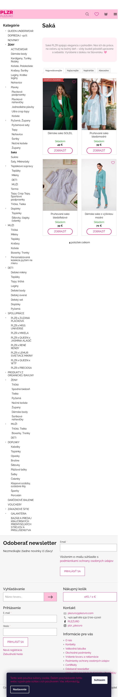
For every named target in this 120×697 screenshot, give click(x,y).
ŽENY (11, 44)
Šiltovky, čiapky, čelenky (21, 219)
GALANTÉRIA (18, 513)
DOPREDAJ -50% (17, 35)
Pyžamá (15, 308)
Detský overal (19, 295)
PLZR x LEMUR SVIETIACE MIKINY (22, 354)
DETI (14, 179)
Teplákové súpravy (22, 166)
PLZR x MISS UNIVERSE (18, 327)
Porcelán (16, 495)
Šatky (14, 474)
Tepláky (16, 170)
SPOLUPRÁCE (16, 313)
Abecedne (104, 70)
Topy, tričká (17, 281)
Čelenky (15, 478)
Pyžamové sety (21, 125)
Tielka (15, 393)
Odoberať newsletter (77, 668)
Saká (14, 152)
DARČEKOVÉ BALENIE (21, 500)
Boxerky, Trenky (20, 252)
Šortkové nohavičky (17, 418)
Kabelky (15, 446)
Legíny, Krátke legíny (19, 77)
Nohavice (16, 82)
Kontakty (70, 644)
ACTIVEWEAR (19, 49)
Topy (15, 129)
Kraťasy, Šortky (19, 70)
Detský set (17, 299)
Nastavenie (20, 689)
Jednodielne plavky (23, 106)
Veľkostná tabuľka (75, 648)
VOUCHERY (15, 504)
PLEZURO (73, 621)
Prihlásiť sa (72, 571)
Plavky (15, 87)
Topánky (17, 213)
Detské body (18, 290)
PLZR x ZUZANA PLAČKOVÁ (20, 319)
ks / (90, 596)
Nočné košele (20, 143)
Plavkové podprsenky (19, 93)
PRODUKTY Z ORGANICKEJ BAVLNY (21, 374)
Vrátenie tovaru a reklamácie (81, 656)
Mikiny (15, 175)
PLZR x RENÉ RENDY (18, 347)
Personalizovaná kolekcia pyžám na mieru (21, 260)
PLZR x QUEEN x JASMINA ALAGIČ (21, 339)
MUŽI (15, 184)
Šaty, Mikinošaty (20, 161)
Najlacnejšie (73, 70)
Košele (16, 116)
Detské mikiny (19, 272)
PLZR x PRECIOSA (21, 367)
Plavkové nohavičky (17, 101)
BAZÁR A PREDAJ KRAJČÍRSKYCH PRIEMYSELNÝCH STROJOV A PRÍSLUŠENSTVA (21, 524)
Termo (14, 188)
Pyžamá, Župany (20, 120)
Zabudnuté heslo (13, 654)
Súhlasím (99, 680)
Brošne (15, 460)
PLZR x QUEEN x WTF (20, 362)
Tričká (14, 229)
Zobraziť (60, 150)
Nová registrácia (12, 650)
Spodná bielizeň (21, 389)
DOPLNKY (13, 442)
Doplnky (15, 208)
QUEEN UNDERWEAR (20, 31)
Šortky (15, 138)
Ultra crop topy (20, 111)
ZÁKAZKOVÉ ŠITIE (18, 509)
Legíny (15, 286)
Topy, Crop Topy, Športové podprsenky (20, 196)
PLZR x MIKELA (20, 333)
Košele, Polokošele (22, 66)
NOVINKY (13, 40)
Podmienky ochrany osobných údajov (87, 660)
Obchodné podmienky (78, 652)
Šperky (15, 490)
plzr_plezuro (75, 625)
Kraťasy (15, 243)
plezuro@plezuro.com (80, 613)
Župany (16, 147)
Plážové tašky (19, 469)
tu (78, 681)
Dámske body (19, 53)
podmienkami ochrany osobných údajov (86, 560)
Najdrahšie (89, 70)
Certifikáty (71, 664)
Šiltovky (15, 465)
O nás (68, 640)
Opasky (15, 456)
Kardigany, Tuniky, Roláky (21, 60)
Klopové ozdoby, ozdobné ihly (21, 485)
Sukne (14, 157)
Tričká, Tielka (18, 204)
